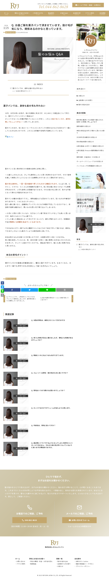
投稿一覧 (59, 559)
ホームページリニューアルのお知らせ (90, 161)
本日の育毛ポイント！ (24, 91)
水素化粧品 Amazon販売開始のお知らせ (90, 151)
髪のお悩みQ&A (10, 32)
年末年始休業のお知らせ (85, 142)
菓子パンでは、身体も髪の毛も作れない (28, 88)
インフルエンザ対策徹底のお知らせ (89, 166)
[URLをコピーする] (64, 290)
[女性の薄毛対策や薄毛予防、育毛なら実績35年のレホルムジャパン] (14, 6)
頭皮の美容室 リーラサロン (85, 564)
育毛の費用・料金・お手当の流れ (41, 561)
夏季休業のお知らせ (84, 126)
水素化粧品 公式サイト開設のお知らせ (90, 146)
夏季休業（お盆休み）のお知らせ (88, 157)
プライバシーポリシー (83, 566)
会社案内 (78, 559)
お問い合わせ (20, 561)
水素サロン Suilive (82, 561)
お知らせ (81, 96)
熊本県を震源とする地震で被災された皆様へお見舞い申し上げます (90, 121)
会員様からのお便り (85, 100)
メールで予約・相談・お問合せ (89, 5)
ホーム (17, 559)
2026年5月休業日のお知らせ (87, 137)
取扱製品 (33, 564)
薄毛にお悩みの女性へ (37, 559)
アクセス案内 (20, 564)
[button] (12, 290)
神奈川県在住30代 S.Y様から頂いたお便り (91, 132)
